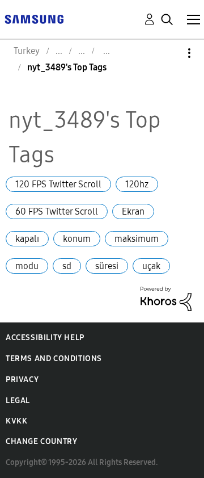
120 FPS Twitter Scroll (58, 184)
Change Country (41, 441)
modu (27, 266)
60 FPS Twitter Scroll (56, 211)
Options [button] (170, 53)
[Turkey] (34, 18)
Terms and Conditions (54, 358)
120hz (136, 184)
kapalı (27, 238)
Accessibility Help (45, 337)
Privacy (22, 379)
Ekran (133, 211)
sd (66, 266)
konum (77, 238)
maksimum (136, 238)
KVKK (16, 421)
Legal (18, 400)
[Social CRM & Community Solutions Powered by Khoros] (166, 297)
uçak (151, 266)
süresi (106, 266)
